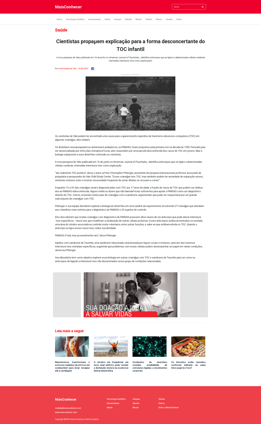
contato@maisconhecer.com (68, 408)
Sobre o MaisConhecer (168, 407)
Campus (117, 19)
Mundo (139, 19)
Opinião (128, 19)
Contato (169, 19)
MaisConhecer (68, 6)
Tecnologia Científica (75, 19)
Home (59, 19)
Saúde (107, 19)
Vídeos (159, 19)
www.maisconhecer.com (66, 412)
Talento (148, 19)
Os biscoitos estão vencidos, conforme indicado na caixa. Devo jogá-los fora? (188, 365)
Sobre (179, 19)
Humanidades (94, 19)
